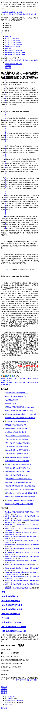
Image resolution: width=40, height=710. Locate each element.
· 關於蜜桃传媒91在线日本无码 (13, 627)
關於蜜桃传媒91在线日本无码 (5, 189)
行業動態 (35, 60)
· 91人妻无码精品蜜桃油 (10, 601)
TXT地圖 (19, 12)
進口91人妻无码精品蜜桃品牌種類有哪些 (19, 564)
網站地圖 (33, 680)
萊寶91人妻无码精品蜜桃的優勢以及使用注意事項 (22, 580)
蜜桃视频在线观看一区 (12, 46)
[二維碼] (8, 698)
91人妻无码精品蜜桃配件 (5, 114)
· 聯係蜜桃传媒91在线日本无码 (13, 631)
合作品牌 (8, 48)
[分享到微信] (10, 376)
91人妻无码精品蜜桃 (12, 38)
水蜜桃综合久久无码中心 (13, 50)
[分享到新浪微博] (4, 376)
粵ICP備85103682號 (22, 680)
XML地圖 (12, 12)
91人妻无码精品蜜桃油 (12, 40)
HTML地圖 (4, 12)
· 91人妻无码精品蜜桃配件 (11, 609)
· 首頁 (3, 592)
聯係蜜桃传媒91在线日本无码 (15, 54)
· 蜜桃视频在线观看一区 (10, 614)
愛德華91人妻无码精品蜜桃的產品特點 (18, 588)
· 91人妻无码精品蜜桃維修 (11, 605)
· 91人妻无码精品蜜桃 (10, 596)
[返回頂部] (8, 704)
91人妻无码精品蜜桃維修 (13, 42)
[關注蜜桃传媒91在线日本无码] (15, 700)
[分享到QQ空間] (1, 376)
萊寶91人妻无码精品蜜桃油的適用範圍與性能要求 (22, 584)
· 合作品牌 (5, 618)
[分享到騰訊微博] (6, 376)
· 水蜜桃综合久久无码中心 (11, 622)
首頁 (10, 60)
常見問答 (8, 68)
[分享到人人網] (8, 376)
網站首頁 (8, 36)
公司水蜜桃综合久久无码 (13, 64)
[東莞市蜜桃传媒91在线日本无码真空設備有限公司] (19, 14)
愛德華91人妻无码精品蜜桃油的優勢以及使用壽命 (22, 544)
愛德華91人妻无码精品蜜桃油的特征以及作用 (20, 560)
